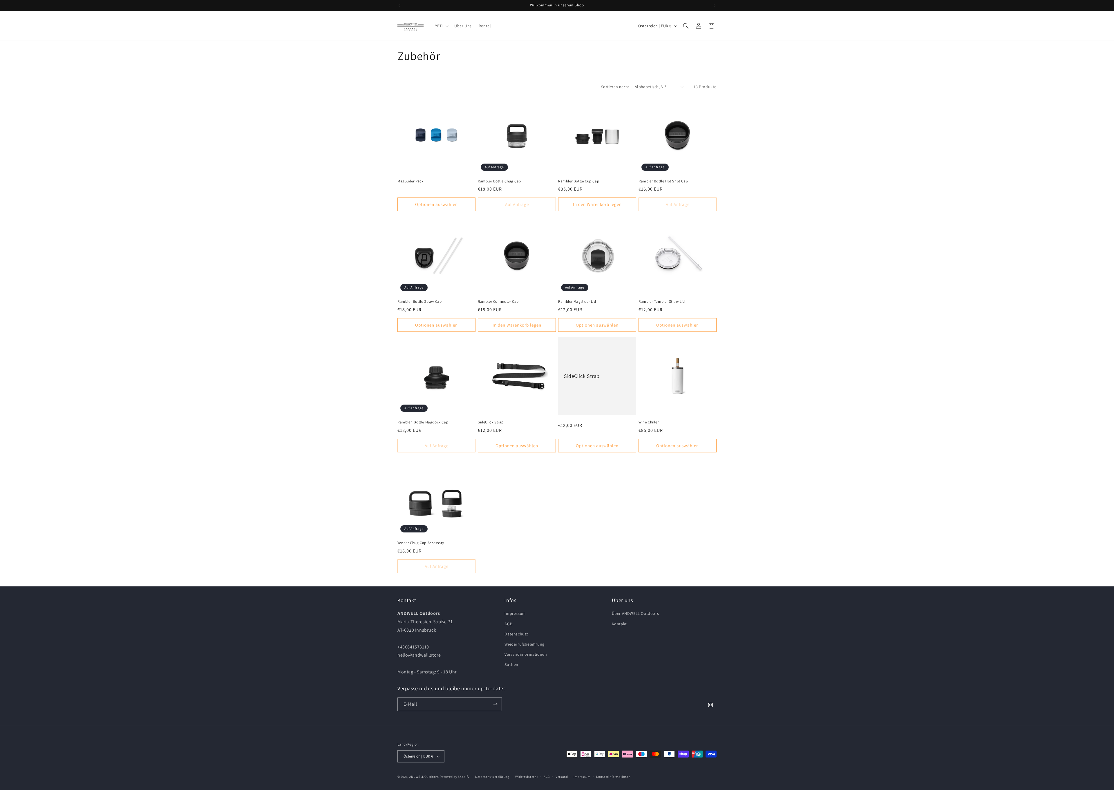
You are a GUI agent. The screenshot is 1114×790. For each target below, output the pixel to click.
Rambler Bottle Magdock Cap (422, 422)
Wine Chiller (649, 422)
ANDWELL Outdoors (424, 777)
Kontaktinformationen (613, 777)
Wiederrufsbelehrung (524, 644)
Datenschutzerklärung (492, 777)
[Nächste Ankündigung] (714, 5)
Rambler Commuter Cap (498, 301)
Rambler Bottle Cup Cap (578, 181)
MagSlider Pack (410, 181)
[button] (441, 26)
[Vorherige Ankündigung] (399, 5)
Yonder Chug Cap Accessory (420, 543)
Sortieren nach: (615, 86)
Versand (562, 777)
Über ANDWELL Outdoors (635, 613)
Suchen (511, 664)
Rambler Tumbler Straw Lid (662, 301)
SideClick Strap (491, 422)
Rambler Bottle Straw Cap (419, 301)
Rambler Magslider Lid (577, 301)
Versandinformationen (525, 654)
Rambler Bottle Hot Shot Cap (663, 181)
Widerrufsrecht (526, 777)
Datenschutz (516, 634)
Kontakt (619, 623)
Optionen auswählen (436, 204)
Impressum (515, 613)
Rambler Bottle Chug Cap (499, 181)
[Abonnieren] (495, 704)
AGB (508, 623)
